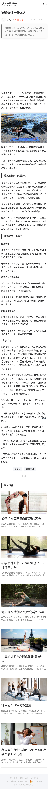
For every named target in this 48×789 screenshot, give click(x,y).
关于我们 (14, 778)
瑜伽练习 (30, 469)
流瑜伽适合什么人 (13, 13)
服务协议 (34, 778)
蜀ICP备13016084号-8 (17, 781)
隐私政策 (24, 778)
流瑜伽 (4, 93)
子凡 (9, 19)
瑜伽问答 (19, 19)
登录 (45, 4)
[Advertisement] (24, 65)
